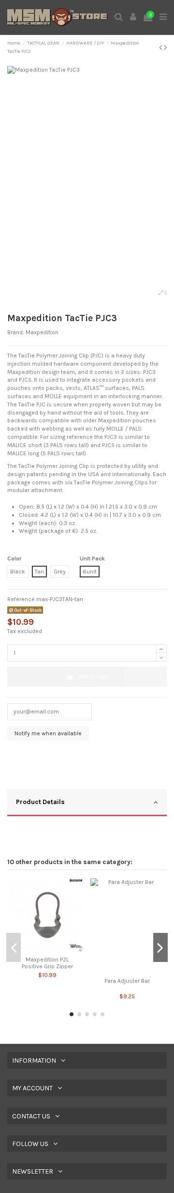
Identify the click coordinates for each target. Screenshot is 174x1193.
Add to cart (92, 676)
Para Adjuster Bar (127, 980)
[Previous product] (161, 47)
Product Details (40, 802)
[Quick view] (47, 949)
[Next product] (165, 47)
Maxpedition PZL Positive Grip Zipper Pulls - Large (47, 966)
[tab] (87, 803)
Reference (21, 599)
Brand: (15, 332)
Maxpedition (42, 332)
